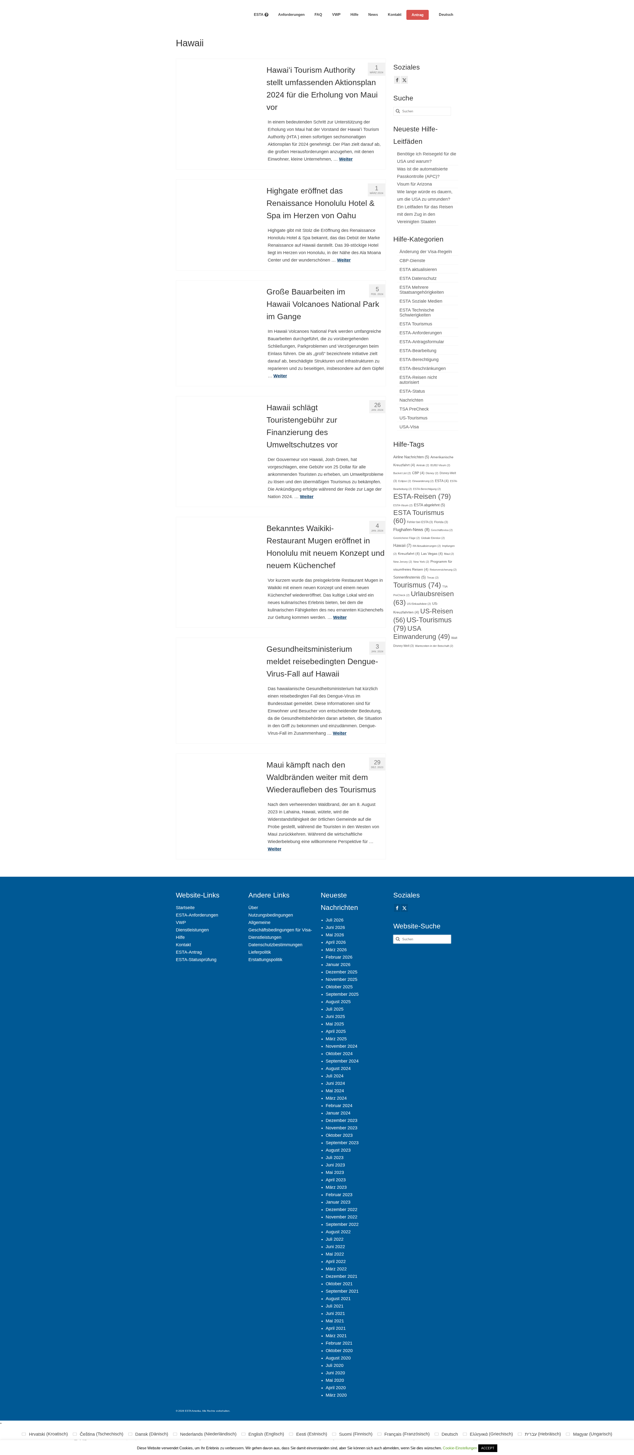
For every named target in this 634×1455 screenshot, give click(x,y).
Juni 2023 (335, 1165)
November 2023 (341, 1127)
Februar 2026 (339, 957)
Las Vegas (432, 554)
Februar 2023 (339, 1194)
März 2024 (336, 1098)
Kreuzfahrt (409, 554)
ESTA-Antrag (189, 952)
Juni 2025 (335, 1016)
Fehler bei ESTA (420, 522)
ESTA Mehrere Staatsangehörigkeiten (421, 290)
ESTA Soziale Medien (420, 301)
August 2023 (338, 1150)
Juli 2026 (334, 920)
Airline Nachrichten (411, 457)
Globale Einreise (433, 537)
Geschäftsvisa (442, 530)
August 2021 (338, 1298)
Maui (449, 553)
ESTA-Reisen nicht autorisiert (418, 380)
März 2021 (336, 1335)
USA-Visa (409, 426)
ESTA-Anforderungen (420, 332)
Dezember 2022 (341, 1209)
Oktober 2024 (339, 1053)
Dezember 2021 (341, 1276)
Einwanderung (423, 481)
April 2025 (336, 1031)
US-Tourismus (413, 417)
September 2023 (342, 1142)
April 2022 (336, 1261)
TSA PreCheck (414, 409)
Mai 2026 (335, 934)
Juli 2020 (334, 1365)
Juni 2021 (335, 1313)
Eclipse (404, 481)
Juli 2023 (334, 1157)
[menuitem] (443, 14)
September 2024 (342, 1061)
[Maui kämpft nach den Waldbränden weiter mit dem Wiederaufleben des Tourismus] (217, 794)
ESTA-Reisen (422, 496)
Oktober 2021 (339, 1283)
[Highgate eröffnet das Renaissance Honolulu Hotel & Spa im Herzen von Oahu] (217, 220)
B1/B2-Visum (440, 465)
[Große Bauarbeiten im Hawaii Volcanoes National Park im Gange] (217, 321)
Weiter (346, 159)
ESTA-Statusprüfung (196, 959)
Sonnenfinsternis (409, 577)
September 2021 (342, 1291)
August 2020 (338, 1358)
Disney (432, 473)
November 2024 (341, 1046)
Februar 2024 (339, 1105)
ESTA (442, 481)
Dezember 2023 (341, 1120)
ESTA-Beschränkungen (422, 368)
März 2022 (336, 1268)
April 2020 (336, 1387)
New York (421, 561)
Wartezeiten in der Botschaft (434, 645)
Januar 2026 (338, 964)
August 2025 (338, 1001)
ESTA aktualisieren (418, 269)
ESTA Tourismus (415, 323)
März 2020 (336, 1395)
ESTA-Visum (403, 505)
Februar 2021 (339, 1343)
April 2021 (336, 1328)
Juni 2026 (335, 927)
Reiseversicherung (443, 569)
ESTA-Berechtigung (419, 359)
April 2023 (336, 1179)
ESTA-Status (412, 391)
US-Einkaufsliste (419, 603)
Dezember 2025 (341, 972)
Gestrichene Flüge (406, 537)
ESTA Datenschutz (418, 278)
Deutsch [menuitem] (450, 1434)
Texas (433, 577)
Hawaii (402, 545)
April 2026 (336, 942)
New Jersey (402, 561)
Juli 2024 (334, 1075)
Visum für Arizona (414, 184)
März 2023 (336, 1187)
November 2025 (341, 979)
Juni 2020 (335, 1372)
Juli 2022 (334, 1239)
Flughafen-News (411, 529)
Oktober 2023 (339, 1135)
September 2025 (342, 994)
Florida (441, 522)
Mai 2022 (335, 1254)
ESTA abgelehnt (429, 505)
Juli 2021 (334, 1306)
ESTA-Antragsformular (421, 341)
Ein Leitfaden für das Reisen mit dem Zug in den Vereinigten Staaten (425, 214)
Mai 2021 (335, 1320)
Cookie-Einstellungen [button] (460, 1448)
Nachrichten (411, 400)
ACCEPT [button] (487, 1448)
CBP (418, 473)
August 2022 (338, 1231)
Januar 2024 (338, 1113)
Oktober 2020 (339, 1350)
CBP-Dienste (412, 260)
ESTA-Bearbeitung (417, 350)
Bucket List (402, 473)
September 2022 (342, 1224)
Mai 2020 (335, 1380)
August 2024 (338, 1068)
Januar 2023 (338, 1202)
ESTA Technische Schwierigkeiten (416, 312)
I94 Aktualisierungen (427, 545)
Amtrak (422, 465)
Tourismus (417, 585)
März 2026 (336, 949)
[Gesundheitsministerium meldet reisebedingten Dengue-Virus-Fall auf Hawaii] (217, 679)
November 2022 (341, 1216)
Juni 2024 (335, 1083)
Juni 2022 (335, 1246)
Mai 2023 (335, 1172)
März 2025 (336, 1038)
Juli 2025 (334, 1009)
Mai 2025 (335, 1023)
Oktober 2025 (339, 986)
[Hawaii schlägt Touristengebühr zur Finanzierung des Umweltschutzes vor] (217, 437)
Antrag (417, 15)
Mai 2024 (335, 1090)
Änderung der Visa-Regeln (425, 251)
